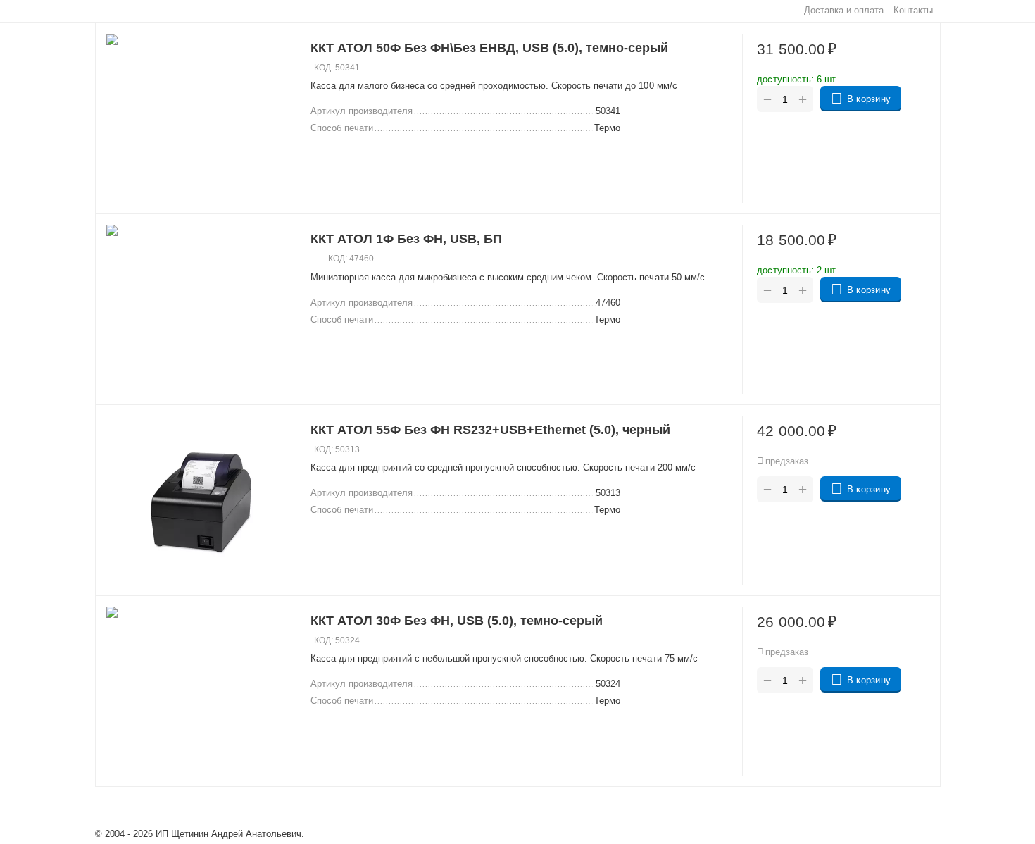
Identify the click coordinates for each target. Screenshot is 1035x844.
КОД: (323, 68)
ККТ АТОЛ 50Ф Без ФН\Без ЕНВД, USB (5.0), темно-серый (489, 48)
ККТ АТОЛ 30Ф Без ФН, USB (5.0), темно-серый (456, 621)
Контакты (913, 10)
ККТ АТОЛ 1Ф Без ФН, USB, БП (406, 239)
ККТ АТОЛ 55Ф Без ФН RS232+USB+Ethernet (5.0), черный (490, 430)
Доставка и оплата (844, 10)
